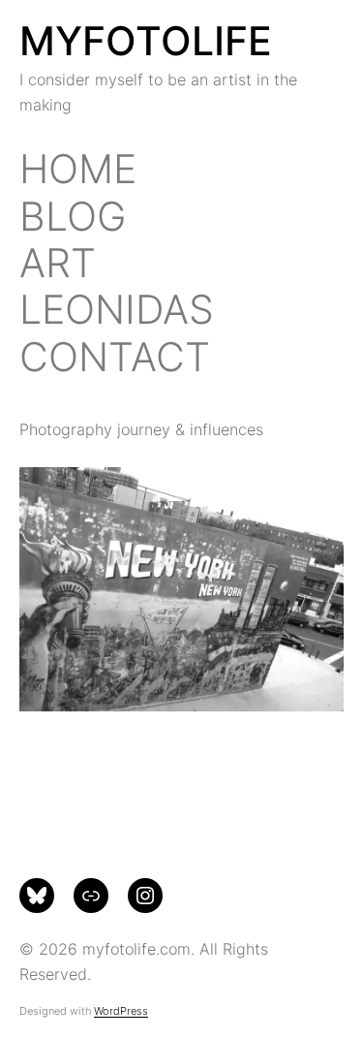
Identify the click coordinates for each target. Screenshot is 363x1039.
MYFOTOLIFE (145, 41)
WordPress (121, 1011)
